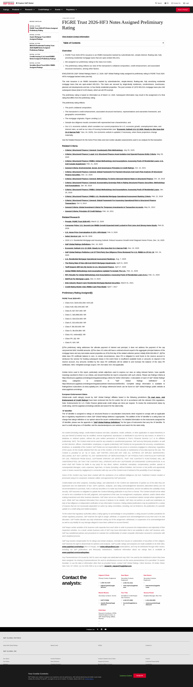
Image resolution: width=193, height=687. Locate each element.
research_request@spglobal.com (118, 566)
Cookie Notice (89, 679)
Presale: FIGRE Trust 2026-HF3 (77, 222)
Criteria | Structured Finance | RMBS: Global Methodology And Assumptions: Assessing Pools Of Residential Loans (112, 190)
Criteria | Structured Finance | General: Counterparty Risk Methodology (94, 150)
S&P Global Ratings (12, 638)
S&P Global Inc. (10, 651)
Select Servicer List (73, 236)
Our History (6, 661)
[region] (96, 676)
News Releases (55, 661)
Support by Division (103, 661)
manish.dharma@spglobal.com (108, 603)
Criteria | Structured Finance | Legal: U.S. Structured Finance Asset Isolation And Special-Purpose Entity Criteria (110, 154)
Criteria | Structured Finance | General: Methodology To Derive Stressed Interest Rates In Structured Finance (109, 179)
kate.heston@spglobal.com (153, 586)
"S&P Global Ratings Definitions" (107, 422)
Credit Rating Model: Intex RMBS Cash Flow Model (85, 287)
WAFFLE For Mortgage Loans (77, 279)
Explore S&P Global (25, 3)
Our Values (6, 658)
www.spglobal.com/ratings (73, 547)
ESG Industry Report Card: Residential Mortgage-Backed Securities (92, 283)
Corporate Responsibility (152, 661)
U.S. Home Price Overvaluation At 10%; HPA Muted (85, 232)
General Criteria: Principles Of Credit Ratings (83, 211)
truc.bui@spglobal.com (130, 603)
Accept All (140, 675)
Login (187, 3)
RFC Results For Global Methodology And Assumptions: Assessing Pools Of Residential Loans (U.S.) (106, 275)
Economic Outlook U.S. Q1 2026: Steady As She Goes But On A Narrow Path (96, 248)
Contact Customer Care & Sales (106, 658)
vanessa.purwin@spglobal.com (153, 603)
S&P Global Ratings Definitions (77, 244)
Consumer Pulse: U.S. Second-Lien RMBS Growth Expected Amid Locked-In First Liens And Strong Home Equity (111, 225)
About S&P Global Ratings (10, 645)
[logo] (8, 3)
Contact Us (176, 3)
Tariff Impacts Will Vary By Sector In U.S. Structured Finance (89, 267)
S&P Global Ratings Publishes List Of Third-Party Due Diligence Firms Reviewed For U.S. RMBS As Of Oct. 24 (109, 252)
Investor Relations (56, 658)
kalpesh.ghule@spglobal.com (108, 586)
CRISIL (100, 645)
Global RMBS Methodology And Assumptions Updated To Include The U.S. (95, 271)
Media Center (54, 645)
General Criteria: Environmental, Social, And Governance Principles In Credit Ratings (99, 168)
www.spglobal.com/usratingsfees (75, 552)
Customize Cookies (126, 675)
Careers (148, 658)
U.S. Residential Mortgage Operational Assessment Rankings (90, 259)
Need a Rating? (183, 9)
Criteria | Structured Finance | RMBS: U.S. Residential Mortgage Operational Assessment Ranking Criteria (108, 196)
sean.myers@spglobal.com (130, 586)
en (168, 3)
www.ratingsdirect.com (109, 547)
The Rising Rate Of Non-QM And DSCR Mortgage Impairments (90, 263)
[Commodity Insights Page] (98, 629)
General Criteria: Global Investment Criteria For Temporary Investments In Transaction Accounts (104, 207)
